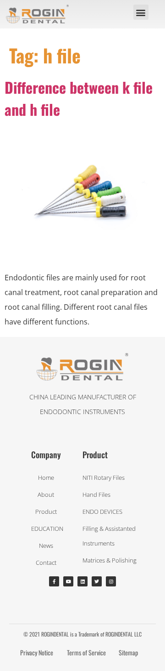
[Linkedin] (82, 581)
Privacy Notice (36, 652)
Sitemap (128, 652)
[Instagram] (111, 581)
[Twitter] (97, 581)
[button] (140, 12)
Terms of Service (86, 652)
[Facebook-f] (54, 581)
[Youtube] (68, 581)
